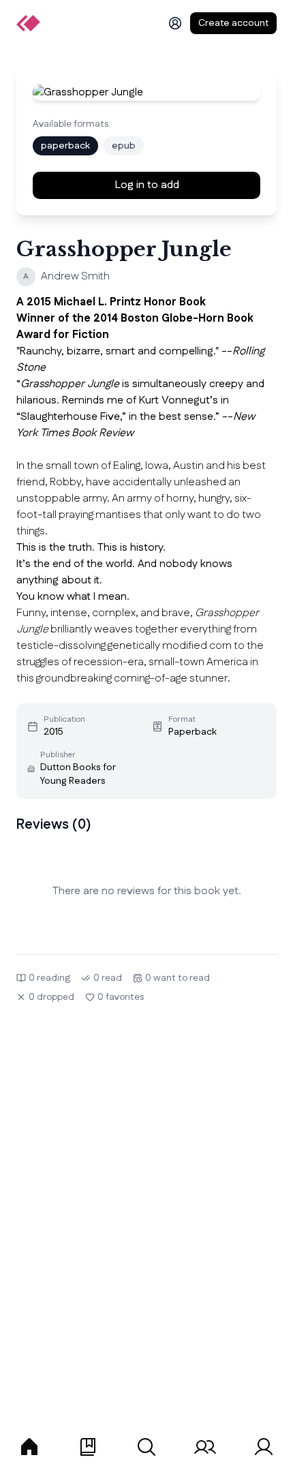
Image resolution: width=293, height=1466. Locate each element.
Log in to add (146, 185)
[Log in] (175, 23)
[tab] (29, 1447)
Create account (233, 23)
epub (124, 146)
